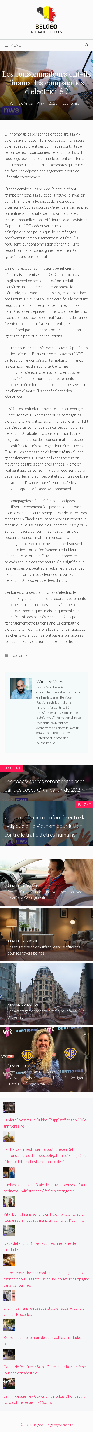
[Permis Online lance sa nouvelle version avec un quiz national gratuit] (46, 902)
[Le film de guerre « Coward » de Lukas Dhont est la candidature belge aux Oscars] (9, 1386)
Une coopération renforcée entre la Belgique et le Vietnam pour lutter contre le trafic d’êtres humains (45, 826)
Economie (19, 655)
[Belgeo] (46, 19)
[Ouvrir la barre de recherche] (86, 45)
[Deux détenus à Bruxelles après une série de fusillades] (9, 1233)
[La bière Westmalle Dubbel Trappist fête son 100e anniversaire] (9, 1110)
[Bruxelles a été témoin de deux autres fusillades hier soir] (9, 1327)
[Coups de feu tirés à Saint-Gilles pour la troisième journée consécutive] (9, 1357)
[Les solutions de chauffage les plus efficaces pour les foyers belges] (46, 957)
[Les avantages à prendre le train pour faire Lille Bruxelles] (46, 1021)
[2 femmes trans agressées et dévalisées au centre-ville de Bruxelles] (9, 1298)
